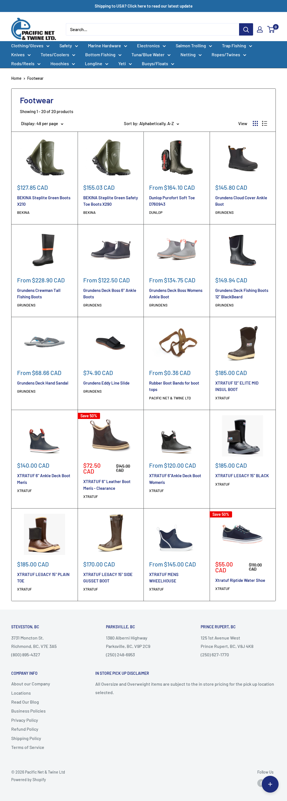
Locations (21, 692)
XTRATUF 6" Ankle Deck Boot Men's (43, 478)
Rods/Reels (22, 63)
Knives (18, 54)
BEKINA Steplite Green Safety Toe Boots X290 (110, 201)
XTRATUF (222, 398)
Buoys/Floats (155, 63)
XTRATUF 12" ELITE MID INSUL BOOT (236, 386)
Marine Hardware (104, 45)
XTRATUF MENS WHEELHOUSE (164, 577)
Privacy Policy (24, 720)
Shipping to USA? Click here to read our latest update (144, 5)
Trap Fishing (234, 45)
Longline (93, 63)
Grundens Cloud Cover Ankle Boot (241, 201)
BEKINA (23, 212)
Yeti (122, 63)
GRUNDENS (224, 212)
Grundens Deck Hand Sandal (42, 382)
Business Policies (28, 710)
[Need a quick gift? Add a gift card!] (270, 784)
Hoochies (59, 63)
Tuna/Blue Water (148, 54)
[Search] (246, 29)
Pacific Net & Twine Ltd (170, 398)
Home (16, 78)
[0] (271, 29)
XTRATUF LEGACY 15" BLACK (242, 475)
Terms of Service (27, 747)
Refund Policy (24, 729)
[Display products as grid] (255, 123)
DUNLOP (156, 212)
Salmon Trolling (191, 45)
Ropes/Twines (226, 54)
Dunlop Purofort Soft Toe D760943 (172, 201)
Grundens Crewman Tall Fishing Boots (39, 293)
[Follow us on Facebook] (261, 783)
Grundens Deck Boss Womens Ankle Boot (175, 293)
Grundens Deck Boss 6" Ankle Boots (109, 293)
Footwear (35, 78)
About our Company (30, 683)
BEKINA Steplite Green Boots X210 (43, 201)
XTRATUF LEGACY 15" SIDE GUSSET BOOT (108, 577)
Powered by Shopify (28, 779)
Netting (188, 54)
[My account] (260, 29)
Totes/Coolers (55, 54)
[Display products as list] (264, 123)
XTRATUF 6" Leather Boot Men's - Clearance (107, 484)
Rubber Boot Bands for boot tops (174, 386)
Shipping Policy (26, 738)
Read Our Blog (25, 701)
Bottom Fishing (100, 54)
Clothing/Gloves (27, 45)
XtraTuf (90, 589)
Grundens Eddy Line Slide (106, 382)
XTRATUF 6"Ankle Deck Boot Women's (175, 478)
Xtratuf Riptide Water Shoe (240, 580)
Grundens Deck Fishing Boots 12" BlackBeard (241, 293)
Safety (65, 45)
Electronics (148, 45)
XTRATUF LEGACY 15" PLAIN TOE (43, 577)
